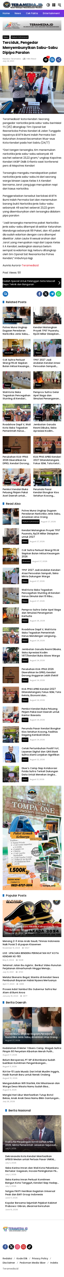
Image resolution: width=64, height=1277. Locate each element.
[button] (48, 5)
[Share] (58, 60)
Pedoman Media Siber (33, 1262)
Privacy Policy (40, 1258)
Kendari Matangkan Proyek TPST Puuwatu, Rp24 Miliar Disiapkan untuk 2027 (46, 331)
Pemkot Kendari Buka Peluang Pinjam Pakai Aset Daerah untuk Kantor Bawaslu (15, 492)
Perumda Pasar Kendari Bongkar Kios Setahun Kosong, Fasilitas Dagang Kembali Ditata (46, 492)
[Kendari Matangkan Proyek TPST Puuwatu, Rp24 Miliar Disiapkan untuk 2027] (47, 315)
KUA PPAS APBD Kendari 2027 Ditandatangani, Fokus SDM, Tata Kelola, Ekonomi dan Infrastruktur (47, 460)
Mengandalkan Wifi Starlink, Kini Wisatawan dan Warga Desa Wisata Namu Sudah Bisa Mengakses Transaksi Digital (31, 1085)
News (6, 37)
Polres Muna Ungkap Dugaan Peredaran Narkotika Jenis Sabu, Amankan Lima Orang (16, 331)
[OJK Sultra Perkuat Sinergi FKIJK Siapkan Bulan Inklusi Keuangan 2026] (17, 348)
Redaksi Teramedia (12, 59)
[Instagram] (17, 1246)
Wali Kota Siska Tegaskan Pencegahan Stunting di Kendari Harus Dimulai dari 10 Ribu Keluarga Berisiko (16, 395)
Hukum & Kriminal (19, 37)
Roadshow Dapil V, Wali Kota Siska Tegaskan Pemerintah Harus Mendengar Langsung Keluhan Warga (17, 428)
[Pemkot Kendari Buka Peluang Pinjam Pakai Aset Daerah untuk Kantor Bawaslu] (17, 477)
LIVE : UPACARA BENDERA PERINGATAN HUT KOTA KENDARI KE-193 (31, 955)
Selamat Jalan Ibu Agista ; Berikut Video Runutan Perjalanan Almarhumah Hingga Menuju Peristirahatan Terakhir (32, 967)
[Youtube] (23, 1246)
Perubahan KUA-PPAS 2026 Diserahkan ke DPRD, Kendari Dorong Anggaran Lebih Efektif (16, 460)
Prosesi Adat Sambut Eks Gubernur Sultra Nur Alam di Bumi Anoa (30, 991)
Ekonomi (9, 352)
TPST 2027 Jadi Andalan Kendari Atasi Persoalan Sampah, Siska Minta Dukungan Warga (46, 363)
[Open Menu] (54, 5)
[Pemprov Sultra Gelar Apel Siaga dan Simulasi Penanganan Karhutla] (47, 380)
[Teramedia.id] (23, 4)
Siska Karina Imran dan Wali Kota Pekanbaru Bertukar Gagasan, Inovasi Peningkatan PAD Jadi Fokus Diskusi (32, 1169)
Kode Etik (22, 1258)
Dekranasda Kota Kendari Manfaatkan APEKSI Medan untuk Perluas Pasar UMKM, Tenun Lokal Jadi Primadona (29, 1158)
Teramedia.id (30, 265)
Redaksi (7, 1258)
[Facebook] (39, 294)
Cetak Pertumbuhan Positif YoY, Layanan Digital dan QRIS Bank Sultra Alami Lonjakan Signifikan (40, 751)
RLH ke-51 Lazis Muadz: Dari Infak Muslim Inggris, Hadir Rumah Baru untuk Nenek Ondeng (31, 1073)
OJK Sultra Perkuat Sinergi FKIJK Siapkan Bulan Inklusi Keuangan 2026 (16, 363)
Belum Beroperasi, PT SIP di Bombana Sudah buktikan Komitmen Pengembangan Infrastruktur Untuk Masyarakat (29, 1061)
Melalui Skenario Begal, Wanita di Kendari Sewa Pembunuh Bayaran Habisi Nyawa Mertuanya (31, 979)
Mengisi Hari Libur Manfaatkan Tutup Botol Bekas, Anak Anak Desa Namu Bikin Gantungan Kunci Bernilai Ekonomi (31, 1096)
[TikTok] (29, 1246)
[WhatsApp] (58, 294)
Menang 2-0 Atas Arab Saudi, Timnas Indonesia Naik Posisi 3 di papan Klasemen (31, 943)
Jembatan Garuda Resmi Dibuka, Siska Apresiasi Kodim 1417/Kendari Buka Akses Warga (44, 428)
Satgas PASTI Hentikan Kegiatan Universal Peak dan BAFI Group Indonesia (30, 1193)
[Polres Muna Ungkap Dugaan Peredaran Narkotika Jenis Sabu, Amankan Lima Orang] (17, 315)
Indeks (54, 1262)
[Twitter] (46, 294)
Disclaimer (9, 1262)
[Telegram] (52, 294)
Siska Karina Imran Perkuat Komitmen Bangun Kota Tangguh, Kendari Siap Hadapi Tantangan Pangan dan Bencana (31, 1181)
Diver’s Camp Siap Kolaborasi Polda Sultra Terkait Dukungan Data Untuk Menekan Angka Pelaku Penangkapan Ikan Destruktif (40, 775)
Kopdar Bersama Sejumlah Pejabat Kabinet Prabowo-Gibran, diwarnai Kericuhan (31, 1204)
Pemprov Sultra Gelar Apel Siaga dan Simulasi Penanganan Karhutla (46, 395)
